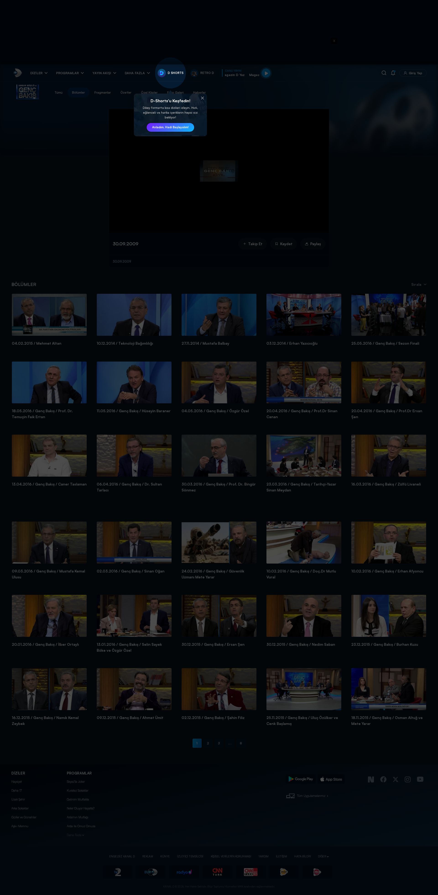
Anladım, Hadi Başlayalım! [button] (170, 127)
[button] (202, 98)
